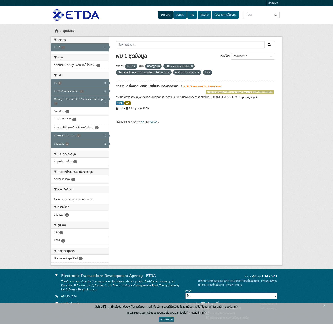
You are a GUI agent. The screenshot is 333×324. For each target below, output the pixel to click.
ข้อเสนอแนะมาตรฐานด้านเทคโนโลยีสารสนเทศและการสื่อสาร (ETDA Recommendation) (240, 92)
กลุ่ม (192, 15)
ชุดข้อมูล (165, 15)
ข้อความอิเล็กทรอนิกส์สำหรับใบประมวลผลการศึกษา (149, 86)
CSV (128, 103)
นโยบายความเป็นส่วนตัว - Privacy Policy (220, 285)
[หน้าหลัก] (57, 31)
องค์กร (180, 15)
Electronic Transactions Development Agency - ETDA (108, 275)
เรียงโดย (225, 56)
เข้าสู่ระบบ (273, 3)
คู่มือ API (153, 122)
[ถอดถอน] (134, 66)
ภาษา (188, 291)
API (142, 122)
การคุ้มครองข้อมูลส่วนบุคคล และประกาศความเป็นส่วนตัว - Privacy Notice (238, 281)
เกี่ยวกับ (204, 15)
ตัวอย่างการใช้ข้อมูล (225, 15)
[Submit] (276, 15)
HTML (119, 103)
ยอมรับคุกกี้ (166, 319)
